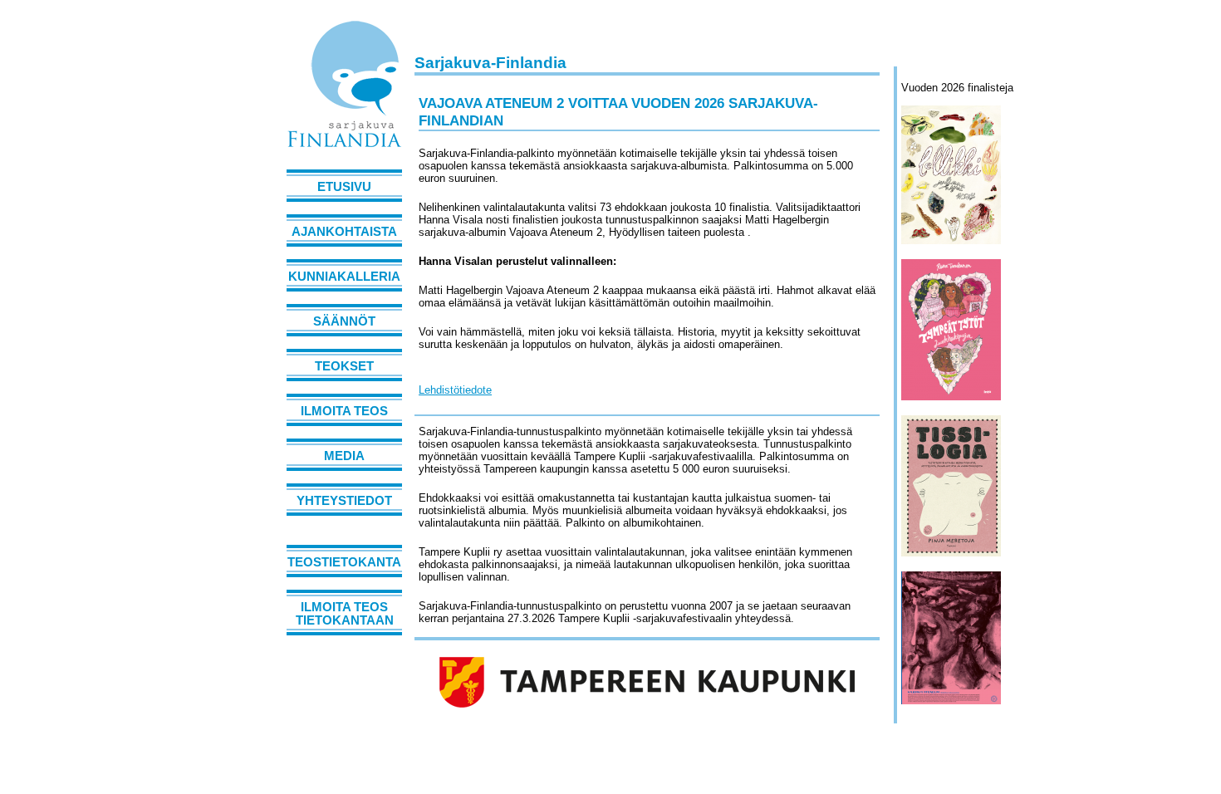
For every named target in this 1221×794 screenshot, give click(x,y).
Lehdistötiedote (455, 390)
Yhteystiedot (344, 500)
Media (344, 456)
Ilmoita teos (344, 411)
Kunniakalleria (344, 276)
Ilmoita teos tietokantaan (345, 613)
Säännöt (344, 321)
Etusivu (344, 187)
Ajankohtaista (344, 231)
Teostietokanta (344, 562)
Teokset (344, 366)
